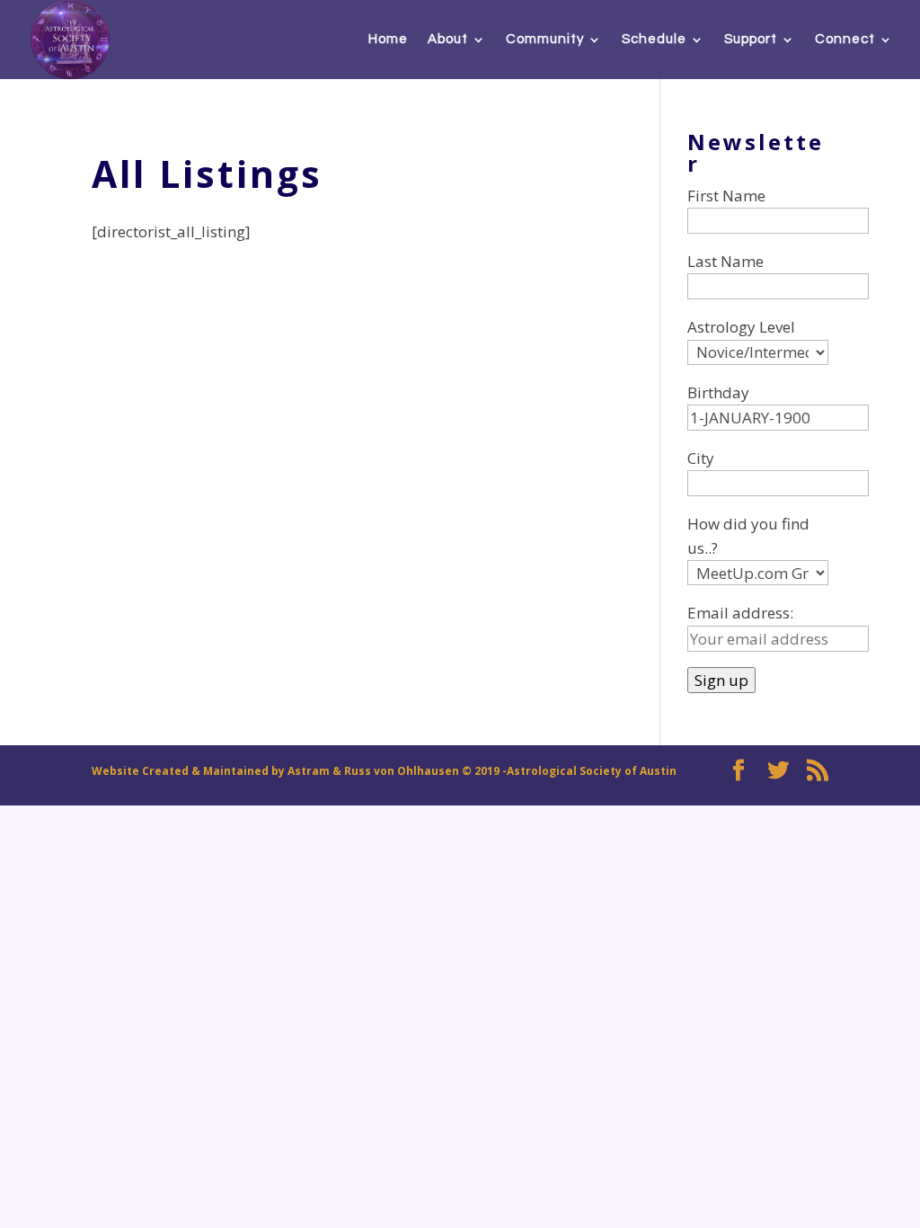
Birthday (718, 392)
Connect (845, 39)
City (700, 458)
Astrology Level (741, 326)
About (448, 39)
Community (545, 39)
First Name (726, 195)
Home (388, 39)
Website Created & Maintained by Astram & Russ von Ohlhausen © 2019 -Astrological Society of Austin (384, 771)
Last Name (725, 261)
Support (750, 39)
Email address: (740, 612)
